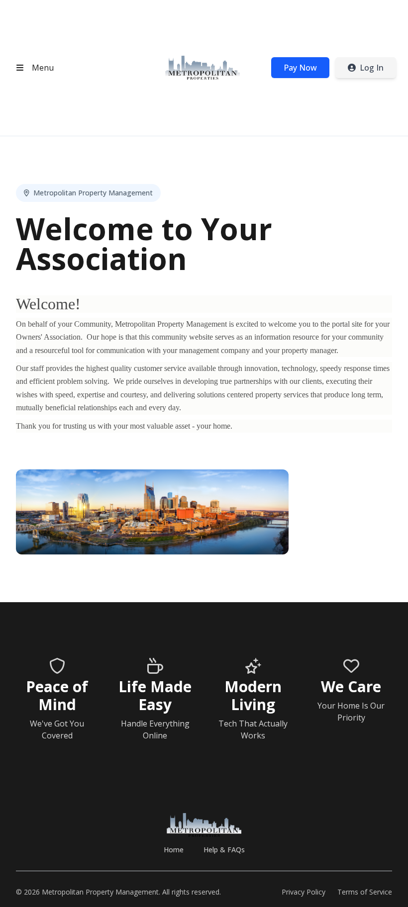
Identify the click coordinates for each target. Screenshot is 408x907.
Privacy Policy (303, 892)
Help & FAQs (224, 849)
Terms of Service (364, 892)
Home (174, 849)
